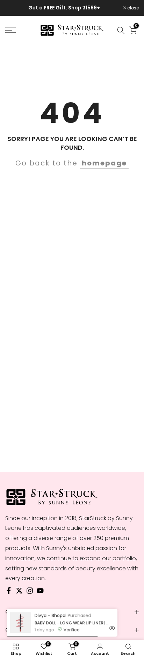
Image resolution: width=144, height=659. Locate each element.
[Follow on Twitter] (19, 592)
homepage (104, 163)
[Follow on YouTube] (40, 592)
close (132, 8)
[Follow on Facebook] (8, 592)
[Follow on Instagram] (29, 592)
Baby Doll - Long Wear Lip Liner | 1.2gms (72, 623)
